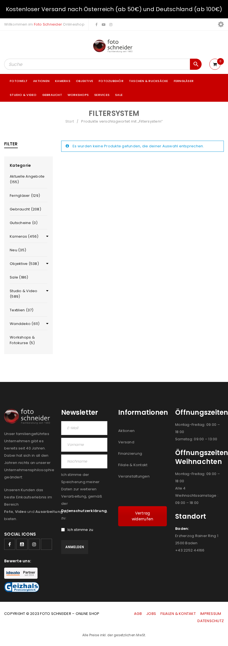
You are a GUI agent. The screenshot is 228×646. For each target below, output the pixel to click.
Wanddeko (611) (25, 323)
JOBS (151, 613)
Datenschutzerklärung (84, 510)
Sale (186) (19, 277)
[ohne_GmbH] (28, 416)
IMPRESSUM (210, 613)
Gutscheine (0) (24, 222)
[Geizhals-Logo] (21, 587)
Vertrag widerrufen (142, 516)
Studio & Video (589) (24, 293)
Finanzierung (130, 453)
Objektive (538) (24, 263)
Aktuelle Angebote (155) (27, 179)
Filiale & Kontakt (132, 465)
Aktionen (126, 430)
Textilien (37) (22, 310)
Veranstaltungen (134, 476)
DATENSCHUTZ (210, 620)
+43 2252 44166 (190, 550)
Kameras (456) (24, 236)
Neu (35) (18, 250)
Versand (126, 442)
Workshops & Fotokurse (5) (22, 340)
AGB (138, 613)
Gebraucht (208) (25, 209)
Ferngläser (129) (25, 195)
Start (69, 121)
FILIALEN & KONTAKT (178, 613)
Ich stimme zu (80, 529)
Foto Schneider (48, 24)
